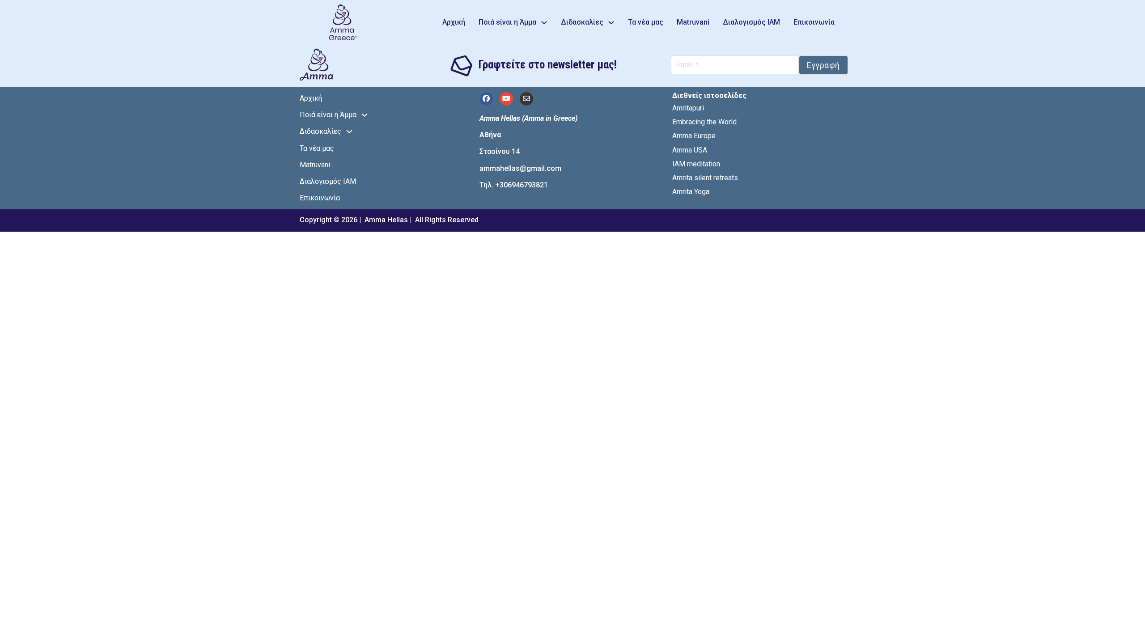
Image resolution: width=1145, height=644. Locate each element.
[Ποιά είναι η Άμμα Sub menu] (544, 22)
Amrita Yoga (690, 191)
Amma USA (689, 150)
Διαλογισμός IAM (751, 22)
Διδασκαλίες (582, 22)
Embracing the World (704, 122)
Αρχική (453, 22)
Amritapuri (688, 108)
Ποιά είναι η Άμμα (507, 22)
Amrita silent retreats (705, 178)
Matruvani (693, 22)
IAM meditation (696, 164)
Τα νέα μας (645, 22)
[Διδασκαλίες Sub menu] (611, 22)
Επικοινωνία (814, 22)
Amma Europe (694, 135)
